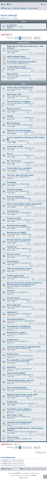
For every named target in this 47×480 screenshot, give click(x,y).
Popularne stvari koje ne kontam (19, 130)
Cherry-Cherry (18, 321)
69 (39, 251)
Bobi (15, 277)
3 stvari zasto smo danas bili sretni (20, 87)
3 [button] (25, 38)
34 (42, 323)
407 (35, 172)
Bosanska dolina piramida (16, 225)
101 (38, 258)
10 (44, 71)
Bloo (15, 63)
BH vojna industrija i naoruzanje (19, 240)
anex (15, 49)
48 (44, 265)
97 (44, 350)
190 (35, 186)
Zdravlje (15, 77)
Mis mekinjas (18, 103)
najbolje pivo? (12, 312)
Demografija (11, 182)
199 (38, 215)
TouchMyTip (18, 220)
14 (39, 120)
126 (41, 316)
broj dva (16, 227)
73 (44, 127)
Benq (10, 18)
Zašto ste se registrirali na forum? (19, 268)
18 (44, 200)
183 (35, 157)
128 (41, 398)
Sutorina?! (11, 291)
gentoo (16, 58)
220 (38, 98)
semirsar (17, 68)
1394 (44, 208)
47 (42, 265)
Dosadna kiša (12, 402)
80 (42, 91)
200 (41, 215)
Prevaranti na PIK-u (14, 218)
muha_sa (17, 110)
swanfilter (17, 314)
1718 (44, 134)
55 (44, 53)
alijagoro (16, 299)
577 (44, 143)
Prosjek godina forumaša (16, 67)
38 (44, 79)
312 (35, 164)
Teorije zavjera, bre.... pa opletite (19, 168)
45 (37, 265)
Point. (16, 169)
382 (44, 193)
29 (39, 236)
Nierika (16, 270)
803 (35, 243)
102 (41, 258)
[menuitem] (3, 4)
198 (35, 215)
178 (38, 112)
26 (42, 150)
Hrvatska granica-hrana (15, 276)
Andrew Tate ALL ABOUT (16, 373)
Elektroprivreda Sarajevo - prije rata (20, 380)
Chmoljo (16, 75)
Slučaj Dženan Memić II (15, 319)
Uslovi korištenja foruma (16, 56)
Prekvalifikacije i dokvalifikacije (18, 326)
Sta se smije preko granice (17, 387)
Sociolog (16, 248)
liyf (15, 141)
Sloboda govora (13, 261)
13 (37, 120)
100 (35, 258)
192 (41, 186)
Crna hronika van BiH (15, 146)
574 (35, 143)
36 (39, 79)
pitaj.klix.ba (11, 367)
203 (41, 301)
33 (39, 323)
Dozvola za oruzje (13, 254)
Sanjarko (17, 263)
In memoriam (12, 25)
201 (44, 215)
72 (42, 127)
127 (44, 316)
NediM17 (17, 286)
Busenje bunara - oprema (16, 332)
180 (44, 112)
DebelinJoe (17, 396)
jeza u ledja (17, 355)
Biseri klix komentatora (15, 197)
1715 (33, 134)
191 (38, 186)
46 (39, 265)
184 (38, 157)
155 (35, 229)
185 (41, 157)
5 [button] (30, 38)
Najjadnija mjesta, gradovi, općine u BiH (22, 395)
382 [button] (35, 38)
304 (44, 222)
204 (44, 301)
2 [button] (22, 38)
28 (37, 236)
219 (35, 98)
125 (38, 316)
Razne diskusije (9, 15)
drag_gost (17, 369)
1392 (36, 208)
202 (38, 301)
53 (39, 53)
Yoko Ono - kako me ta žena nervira (20, 175)
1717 (40, 134)
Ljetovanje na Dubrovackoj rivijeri (19, 422)
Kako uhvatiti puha (14, 305)
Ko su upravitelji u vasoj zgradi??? (20, 360)
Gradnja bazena (13, 340)
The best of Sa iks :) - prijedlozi (18, 102)
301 (35, 222)
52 (37, 53)
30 (42, 236)
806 (44, 243)
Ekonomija (16, 51)
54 (42, 53)
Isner (15, 292)
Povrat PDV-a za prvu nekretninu (19, 409)
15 (42, 120)
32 (37, 323)
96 (42, 350)
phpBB (17, 473)
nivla (15, 361)
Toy (15, 334)
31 (44, 236)
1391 (33, 208)
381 (41, 193)
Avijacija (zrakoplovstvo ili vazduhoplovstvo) (23, 347)
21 (37, 105)
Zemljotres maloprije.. (15, 190)
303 (41, 222)
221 (41, 98)
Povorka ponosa (13, 211)
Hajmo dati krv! (12, 74)
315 (44, 164)
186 (44, 157)
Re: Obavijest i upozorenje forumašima (21, 62)
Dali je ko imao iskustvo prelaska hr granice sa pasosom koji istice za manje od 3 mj (24, 284)
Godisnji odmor (13, 354)
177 (35, 112)
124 (35, 316)
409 (41, 172)
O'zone (15, 18)
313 (38, 164)
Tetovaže (10, 116)
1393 (40, 208)
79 (39, 91)
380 (38, 193)
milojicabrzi (17, 125)
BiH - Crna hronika (14, 161)
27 (44, 150)
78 (37, 91)
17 (42, 200)
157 (41, 229)
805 (41, 243)
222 (44, 98)
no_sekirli (17, 410)
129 (44, 398)
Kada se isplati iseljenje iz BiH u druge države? (24, 204)
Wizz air (10, 154)
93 (37, 405)
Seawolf (16, 348)
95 (39, 350)
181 (44, 364)
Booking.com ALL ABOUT (16, 233)
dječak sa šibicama (20, 403)
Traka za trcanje (13, 437)
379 (35, 193)
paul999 (33, 475)
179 (41, 112)
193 (44, 186)
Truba (16, 177)
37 (42, 79)
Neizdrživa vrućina (14, 109)
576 (41, 143)
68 (37, 251)
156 (38, 229)
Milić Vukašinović (13, 123)
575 (38, 143)
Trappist (16, 234)
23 (42, 105)
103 (44, 258)
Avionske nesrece (13, 298)
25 (39, 150)
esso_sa (17, 256)
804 (38, 243)
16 (44, 120)
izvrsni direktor (18, 205)
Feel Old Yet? (12, 247)
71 (39, 127)
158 (44, 229)
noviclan (16, 198)
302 (38, 222)
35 (37, 79)
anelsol (16, 241)
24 (44, 105)
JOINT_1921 (18, 155)
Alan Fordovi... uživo (15, 415)
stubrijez (16, 212)
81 (44, 91)
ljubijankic (17, 306)
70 (37, 127)
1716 (36, 134)
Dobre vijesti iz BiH (14, 94)
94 (37, 350)
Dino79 (16, 416)
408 (38, 172)
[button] (16, 38)
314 (41, 164)
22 (39, 105)
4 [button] (27, 38)
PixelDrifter (17, 89)
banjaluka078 (18, 117)
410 (44, 172)
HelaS (16, 96)
